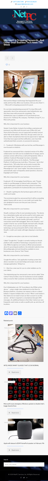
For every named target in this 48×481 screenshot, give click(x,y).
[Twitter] (24, 7)
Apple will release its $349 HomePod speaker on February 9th (24, 443)
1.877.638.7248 (18, 2)
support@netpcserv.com (25, 4)
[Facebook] (21, 7)
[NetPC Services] (24, 16)
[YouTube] (27, 7)
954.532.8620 (32, 2)
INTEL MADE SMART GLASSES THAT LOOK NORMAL (21, 365)
